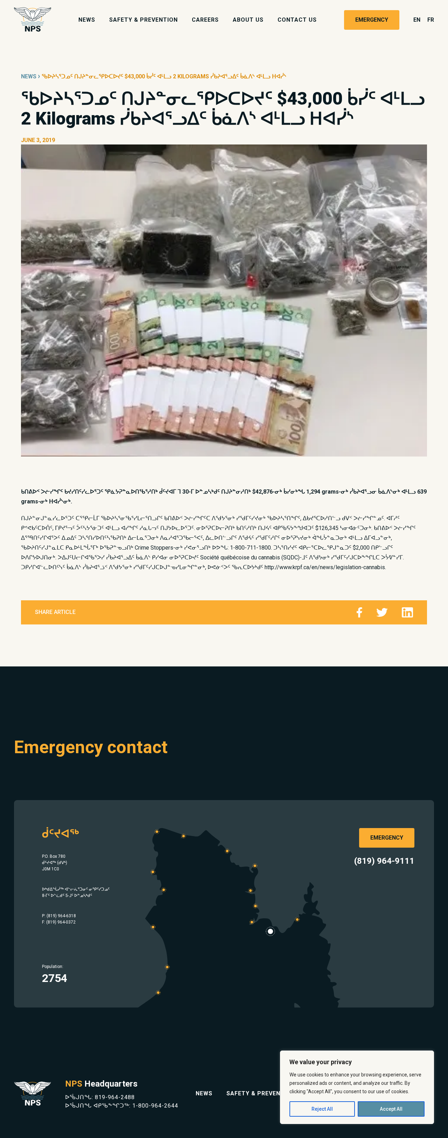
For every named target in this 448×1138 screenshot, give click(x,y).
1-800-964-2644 (155, 1105)
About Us (248, 19)
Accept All (391, 1109)
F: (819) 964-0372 (59, 922)
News (86, 19)
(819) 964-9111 (384, 861)
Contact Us (297, 19)
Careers (205, 19)
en (416, 19)
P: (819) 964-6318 (59, 915)
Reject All (322, 1109)
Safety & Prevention (143, 19)
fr (430, 19)
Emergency (371, 19)
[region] (357, 1087)
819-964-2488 (115, 1097)
